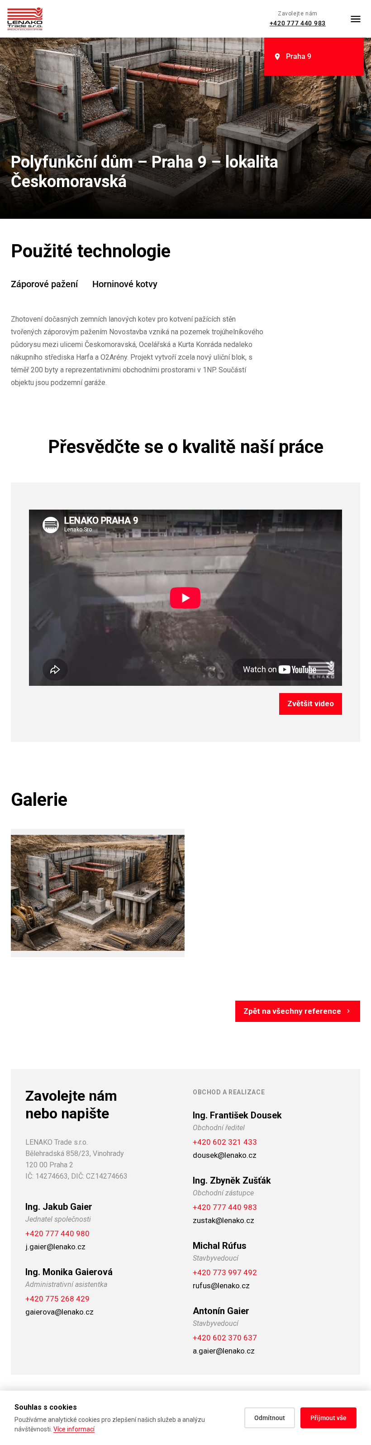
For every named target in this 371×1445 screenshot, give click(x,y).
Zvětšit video (310, 703)
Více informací (74, 1429)
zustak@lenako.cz (223, 1220)
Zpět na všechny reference (292, 1011)
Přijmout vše (328, 1417)
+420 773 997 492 (225, 1272)
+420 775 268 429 (57, 1298)
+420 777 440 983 (298, 23)
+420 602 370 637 (225, 1337)
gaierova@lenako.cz (59, 1311)
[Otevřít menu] (355, 19)
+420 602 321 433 (225, 1141)
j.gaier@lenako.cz (55, 1246)
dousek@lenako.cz (225, 1155)
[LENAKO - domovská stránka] (25, 18)
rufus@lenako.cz (221, 1285)
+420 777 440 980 (57, 1233)
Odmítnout (269, 1417)
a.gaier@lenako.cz (224, 1350)
